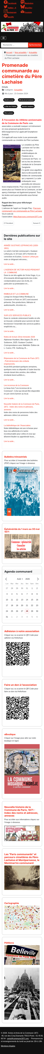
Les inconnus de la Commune (16, 385)
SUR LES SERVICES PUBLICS (17, 315)
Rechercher (36, 45)
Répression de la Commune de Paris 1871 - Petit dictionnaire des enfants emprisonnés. (21, 361)
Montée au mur (9, 100)
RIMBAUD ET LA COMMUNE (16, 294)
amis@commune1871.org (18, 1039)
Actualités (18, 90)
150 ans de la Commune (26, 100)
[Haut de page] (40, 1049)
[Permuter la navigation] (3, 38)
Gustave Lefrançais (30, 257)
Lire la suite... (9, 264)
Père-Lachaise (8, 113)
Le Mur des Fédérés (10, 106)
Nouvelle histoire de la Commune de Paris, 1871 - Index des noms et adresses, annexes (22, 407)
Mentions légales (8, 1046)
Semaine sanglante (28, 106)
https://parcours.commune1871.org (27, 217)
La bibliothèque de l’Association (17, 425)
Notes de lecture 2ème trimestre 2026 (19, 337)
